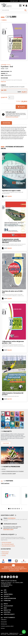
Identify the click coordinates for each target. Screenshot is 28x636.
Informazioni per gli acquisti (12, 117)
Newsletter (7, 610)
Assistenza (7, 612)
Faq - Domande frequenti (8, 544)
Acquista (22, 107)
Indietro (4, 20)
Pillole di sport (8, 606)
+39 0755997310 (11, 518)
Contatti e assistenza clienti (7, 626)
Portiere (8, 64)
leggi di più (3, 81)
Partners (3, 628)
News (5, 608)
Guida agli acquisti (14, 1)
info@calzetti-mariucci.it (10, 524)
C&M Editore (3, 619)
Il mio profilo (5, 553)
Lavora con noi (4, 633)
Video (5, 592)
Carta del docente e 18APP (9, 473)
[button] (20, 5)
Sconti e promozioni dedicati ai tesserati (13, 471)
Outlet (4, 469)
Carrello (4, 555)
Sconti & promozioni (10, 598)
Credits (21, 634)
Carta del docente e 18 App (8, 545)
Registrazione (5, 551)
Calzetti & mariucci (9, 617)
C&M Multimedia (8, 594)
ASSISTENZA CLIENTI (8, 529)
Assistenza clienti (23, 1)
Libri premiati (4, 622)
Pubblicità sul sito (13, 633)
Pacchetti (6, 596)
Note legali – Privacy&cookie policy (9, 634)
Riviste (6, 603)
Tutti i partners (5, 483)
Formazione (7, 600)
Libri (5, 590)
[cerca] (25, 10)
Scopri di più (6, 443)
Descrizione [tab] (6, 123)
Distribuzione (4, 624)
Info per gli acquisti (6, 542)
